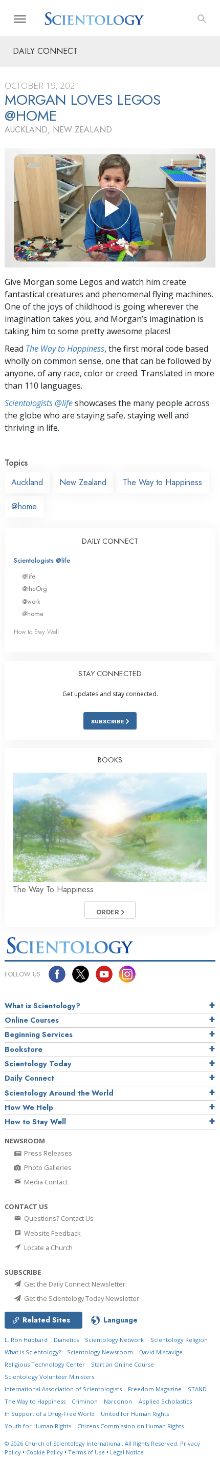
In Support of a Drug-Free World (50, 1413)
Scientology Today (38, 1064)
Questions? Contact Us (58, 1218)
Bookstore (23, 1049)
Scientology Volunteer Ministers (49, 1376)
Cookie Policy (44, 1452)
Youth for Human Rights (38, 1426)
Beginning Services (39, 1034)
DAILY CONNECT (110, 541)
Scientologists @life (42, 560)
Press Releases (47, 1153)
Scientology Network (114, 1340)
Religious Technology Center (45, 1364)
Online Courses (32, 1020)
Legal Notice (127, 1452)
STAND (197, 1389)
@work (31, 601)
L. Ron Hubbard (26, 1340)
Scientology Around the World (59, 1093)
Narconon (118, 1401)
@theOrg (34, 588)
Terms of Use (86, 1452)
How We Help (29, 1107)
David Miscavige (161, 1352)
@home (24, 506)
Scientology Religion (179, 1340)
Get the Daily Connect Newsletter (74, 1284)
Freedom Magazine (155, 1389)
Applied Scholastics (165, 1401)
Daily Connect (29, 1078)
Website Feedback (52, 1233)
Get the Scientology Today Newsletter (81, 1298)
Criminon (85, 1401)
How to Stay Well (36, 632)
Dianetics (66, 1340)
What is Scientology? (42, 1006)
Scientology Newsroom (100, 1352)
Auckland (27, 482)
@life (28, 576)
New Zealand (82, 482)
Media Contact (45, 1181)
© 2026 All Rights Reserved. (92, 1443)
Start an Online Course (122, 1364)
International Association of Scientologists (63, 1389)
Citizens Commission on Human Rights (130, 1426)
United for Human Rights (135, 1413)
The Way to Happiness (65, 348)
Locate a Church (48, 1247)
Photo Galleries (47, 1167)
